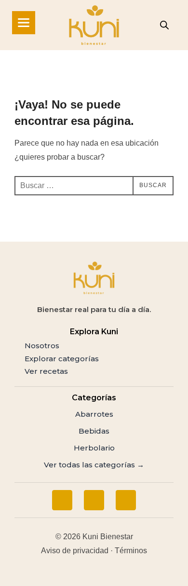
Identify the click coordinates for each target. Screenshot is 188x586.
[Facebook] (62, 500)
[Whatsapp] (126, 500)
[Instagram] (94, 500)
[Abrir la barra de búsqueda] (164, 25)
